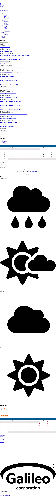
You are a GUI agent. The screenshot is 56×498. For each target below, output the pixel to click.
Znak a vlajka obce (6, 18)
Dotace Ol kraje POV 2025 (6, 51)
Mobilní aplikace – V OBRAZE (34, 171)
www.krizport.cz (2, 440)
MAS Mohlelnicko (2, 435)
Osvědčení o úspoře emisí (5, 63)
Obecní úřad (3, 20)
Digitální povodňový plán (7, 14)
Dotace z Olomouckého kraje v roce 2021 (9, 97)
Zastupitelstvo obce (6, 21)
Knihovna (5, 16)
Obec (2, 13)
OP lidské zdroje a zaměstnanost (7, 126)
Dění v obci (3, 25)
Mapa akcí (5, 27)
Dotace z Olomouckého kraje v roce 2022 (9, 84)
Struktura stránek (7, 495)
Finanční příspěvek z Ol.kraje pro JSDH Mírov (10, 59)
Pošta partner (5, 15)
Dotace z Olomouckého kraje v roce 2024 (9, 72)
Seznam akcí (5, 26)
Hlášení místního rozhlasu (7, 31)
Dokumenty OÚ (4, 37)
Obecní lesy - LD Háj (6, 24)
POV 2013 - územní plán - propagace (8, 118)
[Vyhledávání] (0, 4)
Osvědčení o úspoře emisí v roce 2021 (8, 88)
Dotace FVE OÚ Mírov (5, 47)
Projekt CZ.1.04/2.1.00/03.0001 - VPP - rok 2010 (10, 101)
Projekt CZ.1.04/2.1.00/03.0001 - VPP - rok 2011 (10, 105)
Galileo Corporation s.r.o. (7, 492)
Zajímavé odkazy (6, 34)
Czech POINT (2, 439)
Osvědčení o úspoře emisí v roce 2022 (8, 76)
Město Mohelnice (2, 436)
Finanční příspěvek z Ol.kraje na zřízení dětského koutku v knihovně (14, 55)
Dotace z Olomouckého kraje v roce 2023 (9, 80)
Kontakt (3, 32)
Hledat (1, 43)
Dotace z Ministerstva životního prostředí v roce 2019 (11, 68)
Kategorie (1, 44)
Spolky (4, 29)
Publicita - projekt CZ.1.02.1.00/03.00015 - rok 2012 (11, 109)
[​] (0, 3)
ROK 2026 (6, 28)
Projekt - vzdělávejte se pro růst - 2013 (8, 122)
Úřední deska (3, 140)
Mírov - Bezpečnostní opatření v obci (8, 93)
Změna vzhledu (2, 495)
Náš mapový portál (6, 17)
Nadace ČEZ (2, 442)
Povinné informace (6, 22)
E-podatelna (5, 23)
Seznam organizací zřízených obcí (8, 33)
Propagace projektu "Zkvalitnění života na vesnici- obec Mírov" (13, 114)
